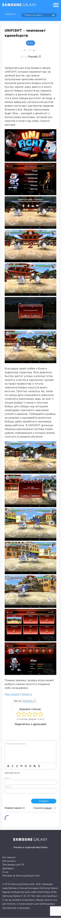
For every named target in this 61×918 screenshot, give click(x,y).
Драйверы (8, 868)
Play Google (12, 694)
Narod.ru (27, 694)
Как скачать (9, 861)
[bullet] (30, 766)
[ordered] (26, 766)
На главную (8, 857)
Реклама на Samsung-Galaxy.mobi (21, 876)
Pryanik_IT (29, 700)
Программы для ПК (13, 864)
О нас (5, 872)
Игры (30, 43)
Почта (8, 787)
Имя (7, 778)
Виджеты (10, 14)
